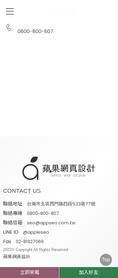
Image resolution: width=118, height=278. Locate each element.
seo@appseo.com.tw (51, 222)
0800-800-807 (35, 31)
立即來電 (29, 272)
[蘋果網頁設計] (59, 68)
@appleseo (36, 232)
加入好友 (88, 272)
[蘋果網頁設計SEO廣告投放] (59, 11)
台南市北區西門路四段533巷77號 (61, 204)
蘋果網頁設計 (16, 256)
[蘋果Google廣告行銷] (59, 169)
